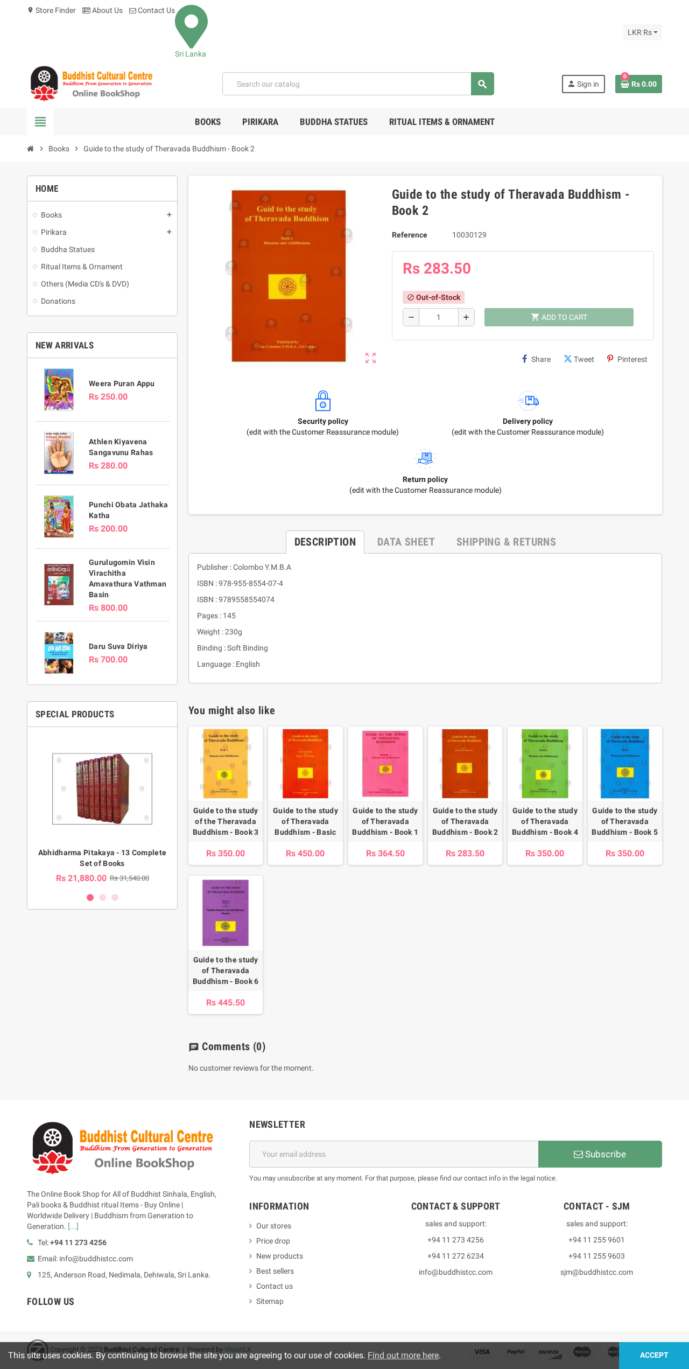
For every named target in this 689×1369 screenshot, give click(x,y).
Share (541, 359)
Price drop (273, 1241)
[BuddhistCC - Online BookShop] (91, 83)
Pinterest (632, 359)
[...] (73, 1226)
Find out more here (403, 1355)
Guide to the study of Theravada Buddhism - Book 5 (625, 821)
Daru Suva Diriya (118, 646)
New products (279, 1256)
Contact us (274, 1286)
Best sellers (275, 1271)
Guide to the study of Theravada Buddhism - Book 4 (545, 821)
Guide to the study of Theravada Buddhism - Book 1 (385, 821)
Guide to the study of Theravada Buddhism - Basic (305, 821)
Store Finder (51, 10)
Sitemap (270, 1301)
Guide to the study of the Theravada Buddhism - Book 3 (226, 821)
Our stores (273, 1225)
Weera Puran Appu (121, 383)
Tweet (584, 359)
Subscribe (604, 1154)
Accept (654, 1355)
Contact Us (155, 10)
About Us (106, 10)
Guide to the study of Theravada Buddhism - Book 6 (226, 970)
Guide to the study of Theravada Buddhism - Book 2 (465, 821)
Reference (409, 235)
